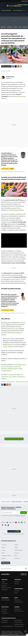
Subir (22, 574)
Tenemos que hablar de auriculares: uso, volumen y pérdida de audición (13, 376)
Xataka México (5, 620)
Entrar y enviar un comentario (15, 439)
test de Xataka (15, 279)
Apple (3, 553)
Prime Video (14, 328)
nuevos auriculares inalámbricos (14, 214)
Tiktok (8, 525)
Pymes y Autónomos (19, 611)
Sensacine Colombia (19, 624)
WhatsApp (7, 522)
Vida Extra (16, 583)
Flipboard (18, 66)
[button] (10, 76)
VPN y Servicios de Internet (20, 10)
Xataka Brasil (4, 622)
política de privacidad (20, 515)
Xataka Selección (14, 6)
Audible (3, 334)
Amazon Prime (16, 208)
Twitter (16, 66)
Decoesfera (4, 611)
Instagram (19, 522)
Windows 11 (17, 558)
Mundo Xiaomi (5, 589)
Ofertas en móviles (6, 10)
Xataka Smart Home (6, 587)
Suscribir (23, 512)
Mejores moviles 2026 (17, 501)
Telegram (10, 344)
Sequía (15, 27)
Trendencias (4, 609)
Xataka (3, 581)
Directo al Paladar (6, 600)
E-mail (21, 66)
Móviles (16, 547)
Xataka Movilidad (18, 550)
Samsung (16, 553)
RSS (24, 522)
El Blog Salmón (17, 609)
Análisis (16, 544)
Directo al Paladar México (7, 626)
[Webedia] (24, 1)
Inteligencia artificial (6, 555)
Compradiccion (5, 613)
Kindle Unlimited (16, 332)
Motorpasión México (19, 626)
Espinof (16, 592)
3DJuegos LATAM (18, 620)
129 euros (21, 96)
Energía (3, 550)
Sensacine (16, 590)
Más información (22, 634)
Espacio (3, 547)
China (4, 27)
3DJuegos (16, 581)
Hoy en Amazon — (8, 168)
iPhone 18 (25, 27)
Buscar (26, 568)
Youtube (16, 522)
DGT (20, 27)
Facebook (13, 66)
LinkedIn (5, 525)
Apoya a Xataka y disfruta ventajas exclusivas (14, 533)
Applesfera (4, 585)
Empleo (3, 558)
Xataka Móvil (4, 583)
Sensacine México (18, 622)
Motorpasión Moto (18, 602)
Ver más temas (5, 563)
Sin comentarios (7, 66)
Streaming (4, 544)
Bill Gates (10, 27)
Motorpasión (17, 600)
